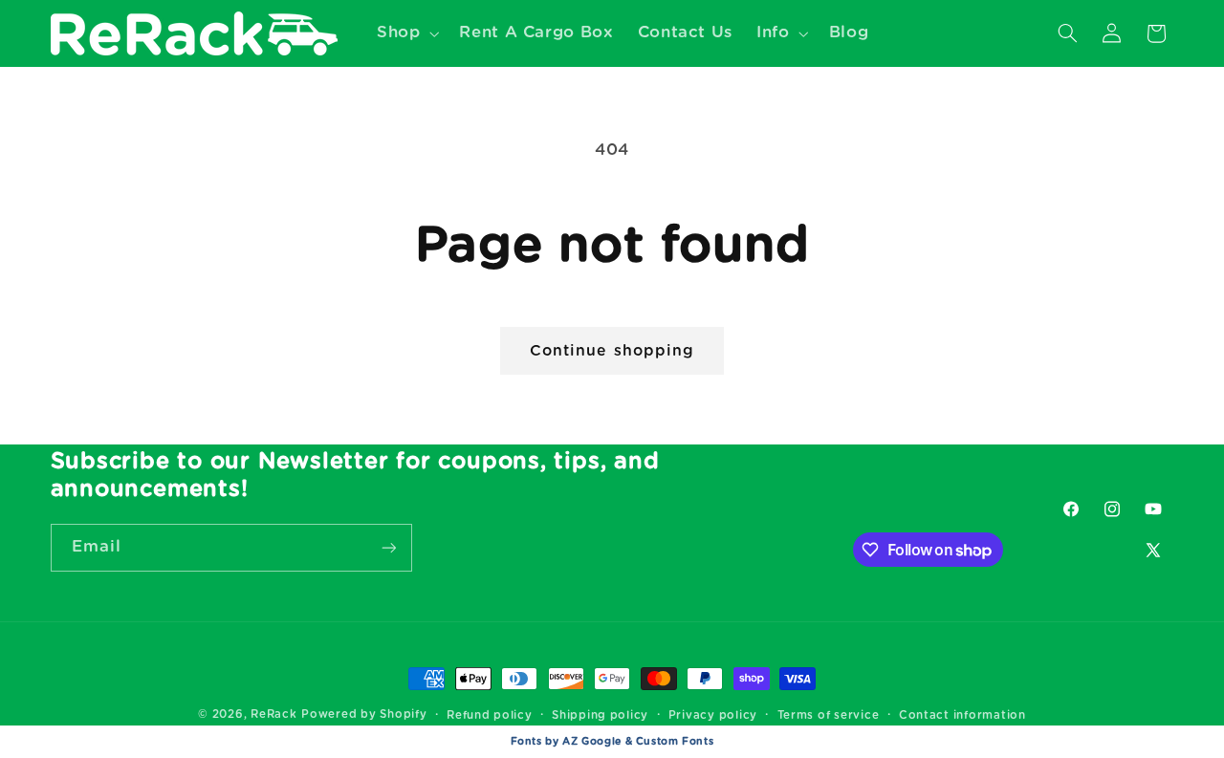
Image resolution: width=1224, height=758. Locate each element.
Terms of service (828, 715)
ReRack (273, 714)
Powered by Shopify (363, 714)
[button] (405, 33)
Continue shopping (612, 350)
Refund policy (490, 715)
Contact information (962, 715)
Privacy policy (712, 715)
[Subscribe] (388, 547)
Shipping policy (600, 715)
